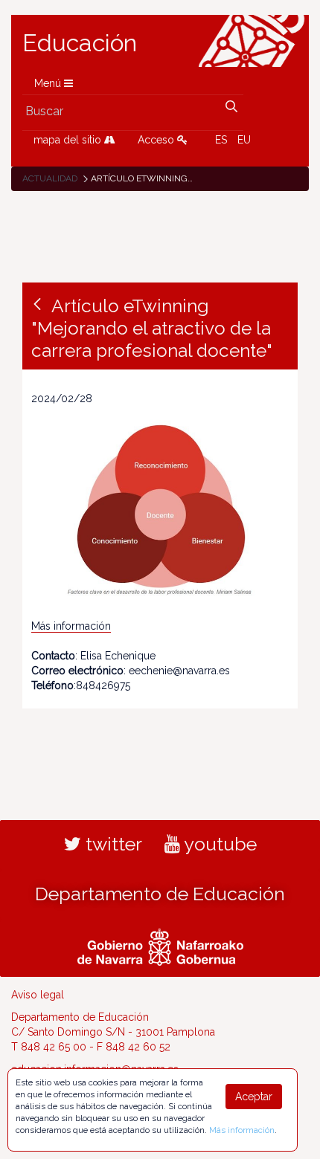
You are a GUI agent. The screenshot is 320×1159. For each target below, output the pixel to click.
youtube (218, 844)
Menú (49, 83)
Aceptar (253, 1096)
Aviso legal (37, 995)
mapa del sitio (68, 140)
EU (244, 140)
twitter (111, 844)
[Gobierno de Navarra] (160, 945)
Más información (71, 626)
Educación (79, 43)
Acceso (157, 140)
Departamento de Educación (160, 893)
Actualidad (49, 178)
